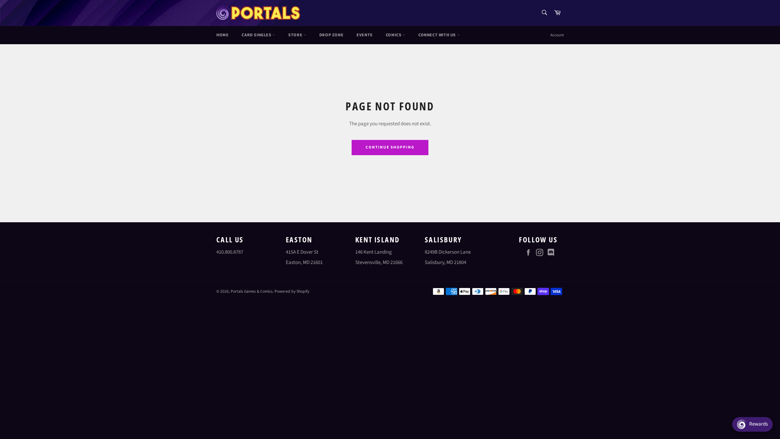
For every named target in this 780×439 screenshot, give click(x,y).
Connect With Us (437, 35)
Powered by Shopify (292, 291)
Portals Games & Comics (252, 291)
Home (222, 35)
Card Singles (257, 35)
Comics (394, 35)
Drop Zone (331, 35)
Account (557, 35)
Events (364, 35)
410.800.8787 (229, 252)
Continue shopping (390, 147)
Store (295, 35)
